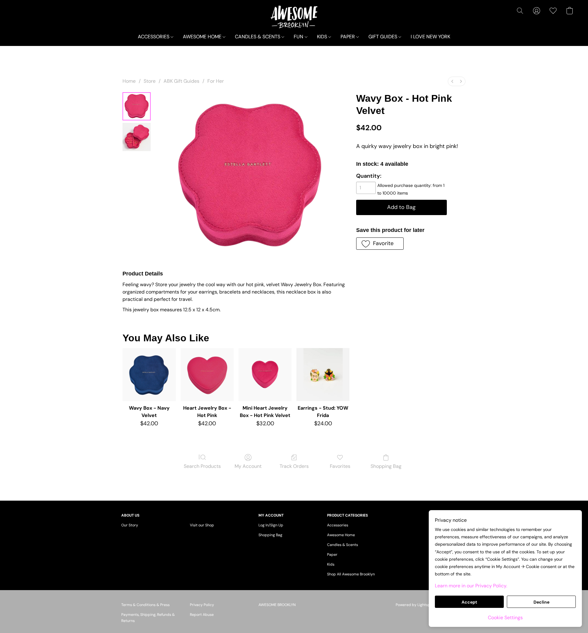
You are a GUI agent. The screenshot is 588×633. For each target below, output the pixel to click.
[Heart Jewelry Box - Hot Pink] (207, 374)
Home (129, 81)
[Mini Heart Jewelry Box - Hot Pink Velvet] (265, 374)
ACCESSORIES (154, 36)
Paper (332, 554)
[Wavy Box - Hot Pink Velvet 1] (137, 137)
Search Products (202, 466)
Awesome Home (341, 535)
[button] (294, 17)
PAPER (348, 36)
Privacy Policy (202, 604)
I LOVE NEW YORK (430, 36)
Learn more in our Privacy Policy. (471, 585)
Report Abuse (202, 614)
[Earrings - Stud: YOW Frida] (322, 374)
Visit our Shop (202, 525)
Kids (330, 564)
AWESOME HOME (203, 36)
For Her (215, 81)
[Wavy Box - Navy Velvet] (149, 374)
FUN (299, 36)
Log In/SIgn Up (270, 525)
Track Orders (294, 466)
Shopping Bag (386, 466)
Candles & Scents (342, 544)
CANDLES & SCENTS (258, 36)
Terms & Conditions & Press (145, 604)
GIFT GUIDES (383, 36)
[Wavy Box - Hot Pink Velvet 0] (137, 106)
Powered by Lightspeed (416, 604)
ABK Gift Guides (181, 81)
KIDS (322, 36)
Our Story (129, 525)
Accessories (337, 525)
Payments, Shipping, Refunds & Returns (148, 617)
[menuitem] (452, 81)
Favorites (340, 466)
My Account (248, 466)
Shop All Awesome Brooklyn (351, 574)
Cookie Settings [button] (505, 617)
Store (150, 81)
